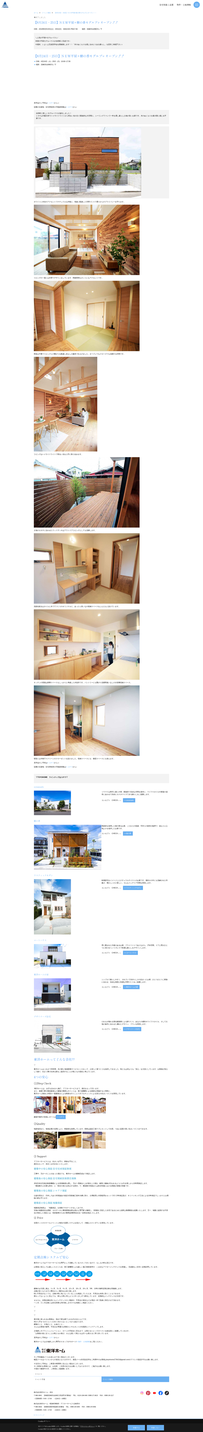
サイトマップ (39, 1415)
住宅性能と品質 (166, 4)
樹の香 (128, 833)
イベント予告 (40, 1379)
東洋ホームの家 (132, 987)
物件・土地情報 (184, 4)
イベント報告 (108, 1379)
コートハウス (131, 953)
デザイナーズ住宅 (133, 1029)
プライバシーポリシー (87, 1426)
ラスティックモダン (133, 888)
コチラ (51, 103)
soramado (130, 800)
